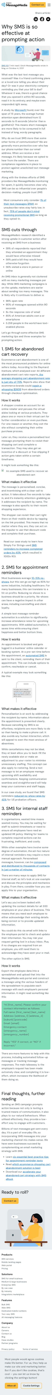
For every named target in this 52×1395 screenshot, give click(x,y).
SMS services (8, 1259)
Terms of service (30, 1349)
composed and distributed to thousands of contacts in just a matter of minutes (26, 866)
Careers (5, 1330)
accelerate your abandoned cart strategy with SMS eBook (26, 1175)
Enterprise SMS (8, 1285)
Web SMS (6, 1307)
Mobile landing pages (11, 1262)
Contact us (38, 4)
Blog (3, 1337)
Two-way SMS (8, 1314)
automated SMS (35, 655)
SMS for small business (12, 1278)
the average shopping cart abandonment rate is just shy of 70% (26, 378)
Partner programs (10, 1343)
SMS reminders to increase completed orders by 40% (23, 549)
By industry (7, 1291)
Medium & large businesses (14, 1282)
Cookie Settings (31, 1385)
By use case (7, 1288)
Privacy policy (8, 1349)
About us (6, 1327)
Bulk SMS (6, 1304)
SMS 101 (5, 65)
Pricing (5, 1268)
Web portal (7, 1265)
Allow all (11, 1385)
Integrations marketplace (13, 1294)
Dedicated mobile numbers (14, 1311)
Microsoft (21, 110)
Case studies (7, 1340)
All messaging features (12, 1317)
